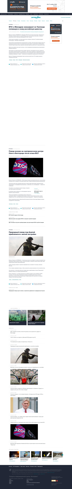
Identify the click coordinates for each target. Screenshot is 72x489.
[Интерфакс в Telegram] (28, 484)
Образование (41, 14)
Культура (31, 20)
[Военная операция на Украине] (14, 457)
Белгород (10, 114)
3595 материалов (23, 461)
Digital (39, 20)
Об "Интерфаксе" (10, 14)
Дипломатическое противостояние (34, 459)
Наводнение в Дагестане (55, 459)
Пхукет (14, 59)
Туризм (31, 14)
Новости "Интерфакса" (30, 479)
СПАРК (10, 479)
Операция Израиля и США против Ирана (24, 459)
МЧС (17, 59)
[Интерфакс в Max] (33, 484)
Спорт (28, 20)
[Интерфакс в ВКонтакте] (30, 484)
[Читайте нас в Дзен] (27, 484)
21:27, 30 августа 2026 (30, 72)
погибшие (21, 114)
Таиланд (10, 59)
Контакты (10, 466)
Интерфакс (36, 17)
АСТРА (10, 483)
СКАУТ (10, 481)
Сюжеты (47, 20)
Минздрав (20, 59)
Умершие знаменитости (46, 458)
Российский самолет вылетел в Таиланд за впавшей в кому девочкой (32, 31)
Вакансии (27, 466)
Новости (43, 20)
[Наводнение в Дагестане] (58, 457)
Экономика (23, 20)
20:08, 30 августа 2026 (16, 229)
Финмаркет (27, 14)
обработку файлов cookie (50, 472)
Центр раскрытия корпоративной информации (33, 482)
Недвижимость (35, 14)
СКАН (27, 480)
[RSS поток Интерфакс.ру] (31, 484)
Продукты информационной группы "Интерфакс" (23, 476)
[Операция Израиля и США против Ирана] (25, 457)
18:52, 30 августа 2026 (16, 148)
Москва (35, 20)
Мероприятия (46, 14)
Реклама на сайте (33, 466)
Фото (51, 20)
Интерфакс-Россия (22, 14)
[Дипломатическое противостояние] (36, 457)
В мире (18, 20)
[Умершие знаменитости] (47, 457)
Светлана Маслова (15, 279)
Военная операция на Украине (20, 72)
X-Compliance (11, 480)
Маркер (10, 482)
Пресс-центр (22, 466)
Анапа (10, 279)
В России (14, 20)
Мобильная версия (4, 14)
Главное (10, 20)
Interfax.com (16, 14)
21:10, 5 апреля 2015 (16, 24)
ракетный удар (15, 114)
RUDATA (28, 481)
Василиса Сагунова (26, 59)
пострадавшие (26, 114)
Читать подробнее (38, 192)
